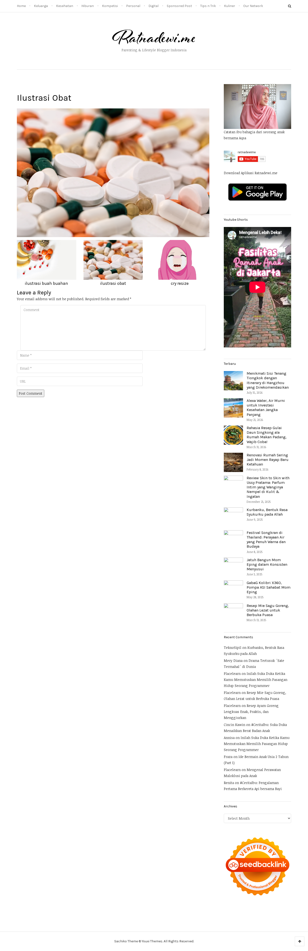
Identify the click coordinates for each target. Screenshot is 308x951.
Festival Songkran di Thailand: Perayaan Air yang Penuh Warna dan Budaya (266, 539)
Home (21, 6)
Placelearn (232, 673)
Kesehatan (64, 6)
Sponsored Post (179, 6)
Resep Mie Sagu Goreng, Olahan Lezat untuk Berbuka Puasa (268, 610)
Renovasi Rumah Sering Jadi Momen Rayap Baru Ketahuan (268, 459)
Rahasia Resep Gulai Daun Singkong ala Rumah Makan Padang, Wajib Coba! (267, 435)
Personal (133, 6)
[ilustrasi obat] (113, 172)
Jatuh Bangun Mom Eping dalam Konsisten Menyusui (267, 564)
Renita (229, 782)
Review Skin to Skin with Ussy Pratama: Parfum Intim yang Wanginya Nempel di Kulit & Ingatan (268, 487)
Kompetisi (110, 6)
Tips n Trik (208, 6)
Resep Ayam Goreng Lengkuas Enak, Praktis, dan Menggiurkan (251, 711)
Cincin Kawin (234, 724)
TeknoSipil (232, 647)
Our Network (253, 6)
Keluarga (41, 6)
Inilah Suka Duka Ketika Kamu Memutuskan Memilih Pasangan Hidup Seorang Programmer (255, 679)
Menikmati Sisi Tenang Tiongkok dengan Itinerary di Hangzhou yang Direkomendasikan (268, 380)
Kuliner (229, 6)
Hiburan (87, 6)
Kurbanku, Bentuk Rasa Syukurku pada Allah (267, 512)
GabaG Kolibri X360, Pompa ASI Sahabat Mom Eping (268, 587)
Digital (153, 6)
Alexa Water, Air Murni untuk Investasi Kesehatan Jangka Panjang (266, 407)
